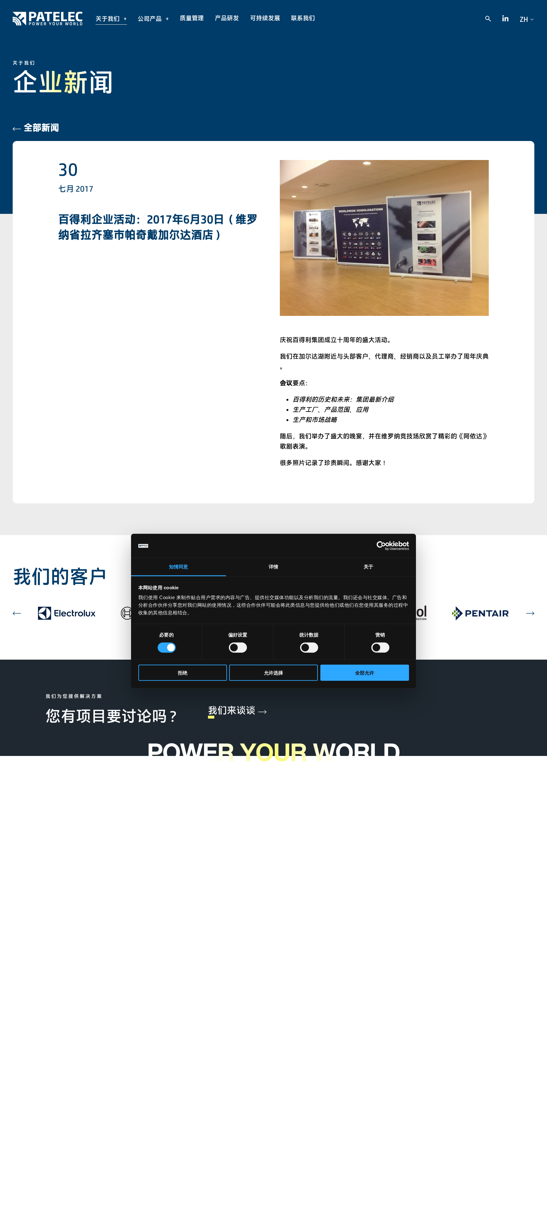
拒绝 (182, 672)
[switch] (238, 647)
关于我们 (108, 18)
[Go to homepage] (47, 18)
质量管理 (192, 18)
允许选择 (273, 672)
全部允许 (364, 672)
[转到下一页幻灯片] (530, 613)
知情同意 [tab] (178, 566)
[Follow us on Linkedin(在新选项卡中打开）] (505, 19)
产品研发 (227, 18)
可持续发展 (265, 18)
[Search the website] (488, 18)
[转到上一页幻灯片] (16, 613)
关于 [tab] (368, 566)
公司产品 (150, 18)
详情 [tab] (273, 566)
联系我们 (303, 18)
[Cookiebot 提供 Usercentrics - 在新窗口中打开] (381, 546)
